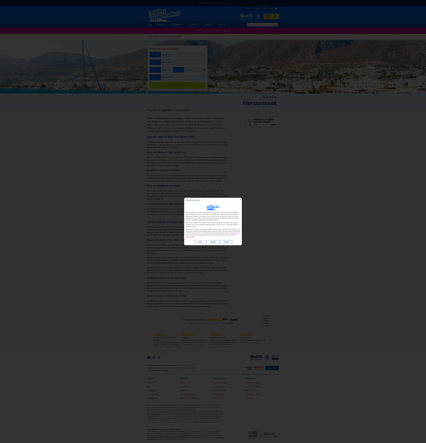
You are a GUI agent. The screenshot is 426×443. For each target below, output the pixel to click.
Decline (226, 242)
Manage (213, 242)
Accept (199, 242)
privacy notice (190, 237)
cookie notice (234, 233)
